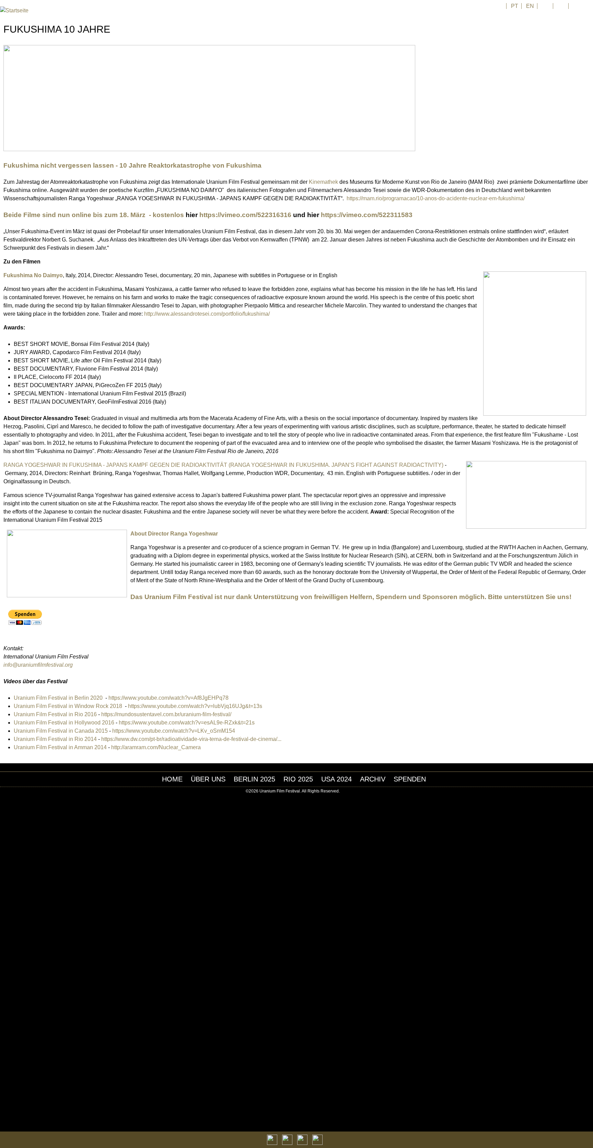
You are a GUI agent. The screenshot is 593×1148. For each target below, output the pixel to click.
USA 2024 (336, 779)
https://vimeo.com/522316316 (245, 214)
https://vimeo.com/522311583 (365, 214)
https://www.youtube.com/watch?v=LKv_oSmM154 (173, 731)
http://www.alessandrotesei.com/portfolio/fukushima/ (207, 314)
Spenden (410, 779)
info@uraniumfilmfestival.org (38, 665)
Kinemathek (323, 182)
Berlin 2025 (254, 779)
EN (530, 6)
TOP (589, 791)
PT (514, 6)
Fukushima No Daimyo (33, 275)
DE (546, 6)
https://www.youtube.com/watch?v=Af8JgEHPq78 (168, 698)
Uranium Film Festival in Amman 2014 (61, 747)
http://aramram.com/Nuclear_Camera (156, 747)
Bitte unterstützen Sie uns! (529, 596)
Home (172, 779)
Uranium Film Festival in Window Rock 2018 (69, 706)
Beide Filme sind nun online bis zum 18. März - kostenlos (93, 214)
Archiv (372, 779)
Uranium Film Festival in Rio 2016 (55, 714)
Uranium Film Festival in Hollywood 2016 (64, 722)
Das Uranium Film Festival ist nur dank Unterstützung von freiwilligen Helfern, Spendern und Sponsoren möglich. (308, 596)
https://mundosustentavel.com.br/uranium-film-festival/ (166, 714)
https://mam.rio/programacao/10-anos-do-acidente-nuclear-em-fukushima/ (436, 198)
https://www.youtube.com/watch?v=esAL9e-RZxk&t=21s (187, 722)
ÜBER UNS (208, 779)
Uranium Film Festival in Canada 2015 (61, 731)
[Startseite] (14, 11)
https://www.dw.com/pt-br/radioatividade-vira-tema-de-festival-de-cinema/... (191, 739)
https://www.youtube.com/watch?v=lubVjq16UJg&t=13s (195, 706)
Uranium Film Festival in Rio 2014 (55, 739)
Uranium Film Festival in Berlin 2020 (59, 698)
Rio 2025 (298, 779)
